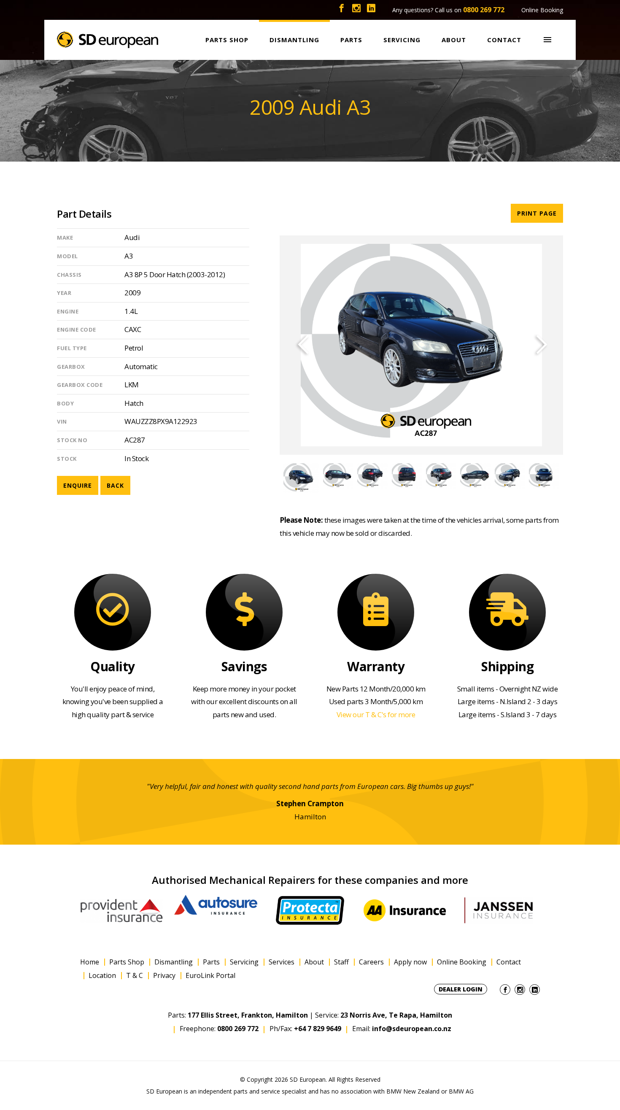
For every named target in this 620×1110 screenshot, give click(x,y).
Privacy (164, 975)
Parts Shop (126, 962)
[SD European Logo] (107, 40)
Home (89, 962)
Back (115, 485)
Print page (537, 213)
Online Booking (542, 10)
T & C (134, 975)
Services (281, 962)
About (314, 962)
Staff (341, 962)
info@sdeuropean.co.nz (411, 1028)
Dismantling (173, 962)
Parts (211, 962)
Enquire (77, 485)
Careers (371, 962)
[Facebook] (341, 10)
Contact (508, 962)
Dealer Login (461, 989)
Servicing (244, 962)
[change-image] (301, 476)
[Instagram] (356, 10)
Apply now (410, 962)
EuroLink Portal (210, 975)
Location (102, 975)
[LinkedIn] (371, 10)
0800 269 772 (483, 9)
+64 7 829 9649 (317, 1028)
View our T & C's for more (376, 714)
